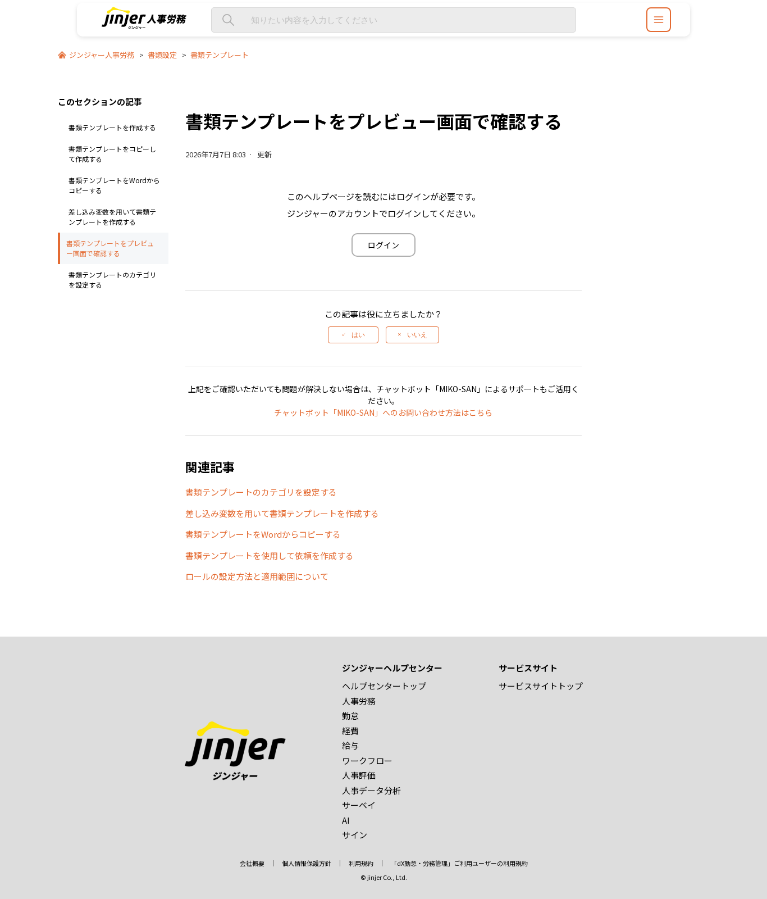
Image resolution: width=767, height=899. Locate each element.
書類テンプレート (219, 54)
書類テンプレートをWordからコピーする (114, 185)
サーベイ (359, 805)
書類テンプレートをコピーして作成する (112, 154)
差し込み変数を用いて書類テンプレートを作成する (112, 216)
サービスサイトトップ (541, 686)
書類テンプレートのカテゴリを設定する (112, 279)
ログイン (383, 245)
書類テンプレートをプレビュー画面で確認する (110, 248)
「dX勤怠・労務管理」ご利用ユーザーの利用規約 (459, 863)
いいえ (417, 335)
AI (346, 820)
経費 (350, 731)
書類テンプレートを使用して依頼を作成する (269, 555)
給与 (350, 745)
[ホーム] (144, 25)
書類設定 (162, 54)
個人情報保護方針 (306, 863)
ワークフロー (367, 760)
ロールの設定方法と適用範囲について (256, 576)
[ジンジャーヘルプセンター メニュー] (658, 19)
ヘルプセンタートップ (384, 686)
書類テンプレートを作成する (112, 127)
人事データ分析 (371, 790)
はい (358, 335)
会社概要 (252, 863)
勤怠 (350, 715)
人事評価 (359, 775)
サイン (354, 835)
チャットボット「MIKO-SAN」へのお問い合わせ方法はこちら (383, 412)
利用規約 (361, 863)
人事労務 (359, 701)
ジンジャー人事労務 (101, 54)
